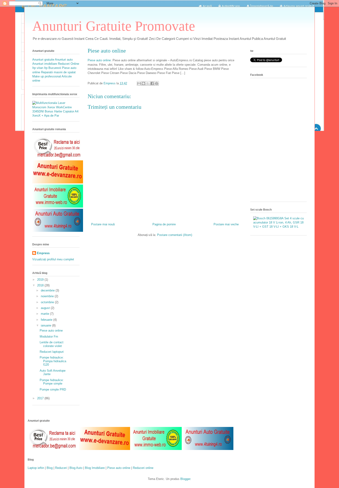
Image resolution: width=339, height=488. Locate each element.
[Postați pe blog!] (143, 83)
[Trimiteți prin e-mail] (139, 83)
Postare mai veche (226, 224)
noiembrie (48, 296)
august (46, 308)
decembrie (48, 290)
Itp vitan (37, 68)
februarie (47, 319)
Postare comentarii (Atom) (174, 235)
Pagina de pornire (164, 224)
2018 (41, 285)
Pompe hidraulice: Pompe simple (52, 381)
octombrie (48, 302)
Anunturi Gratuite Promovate (113, 26)
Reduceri (61, 468)
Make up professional (46, 76)
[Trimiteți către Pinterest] (156, 83)
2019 (41, 279)
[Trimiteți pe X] (148, 83)
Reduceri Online (68, 63)
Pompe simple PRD (53, 389)
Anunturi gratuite (43, 59)
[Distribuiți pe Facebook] (152, 83)
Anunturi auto (64, 59)
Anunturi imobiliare (45, 63)
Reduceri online (143, 468)
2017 (41, 398)
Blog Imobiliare (95, 468)
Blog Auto (75, 468)
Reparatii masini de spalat (58, 72)
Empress (43, 253)
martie (45, 313)
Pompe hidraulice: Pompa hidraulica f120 (53, 361)
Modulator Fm (49, 336)
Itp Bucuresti (52, 68)
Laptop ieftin (36, 468)
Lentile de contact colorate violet (51, 344)
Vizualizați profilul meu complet (53, 259)
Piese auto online (107, 51)
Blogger (185, 479)
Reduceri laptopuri (52, 351)
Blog (50, 468)
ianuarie (46, 325)
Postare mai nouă (103, 224)
